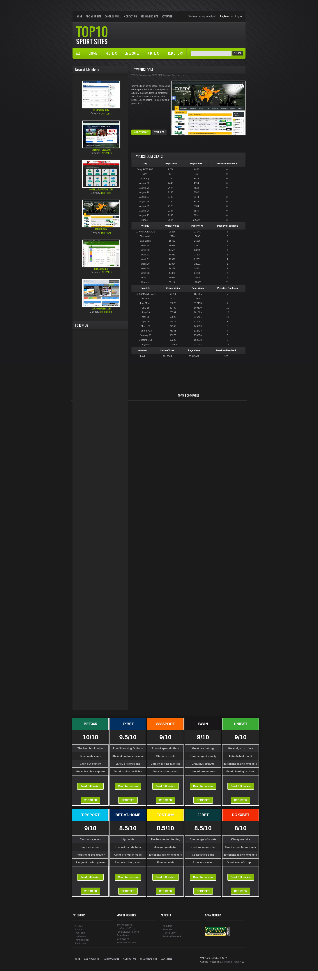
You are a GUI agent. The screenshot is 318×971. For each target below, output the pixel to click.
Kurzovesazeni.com (126, 942)
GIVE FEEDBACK (141, 132)
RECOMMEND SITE (149, 16)
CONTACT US (130, 16)
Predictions (80, 943)
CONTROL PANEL (113, 16)
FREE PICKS (111, 53)
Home (92, 35)
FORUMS (92, 53)
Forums (78, 929)
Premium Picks (82, 940)
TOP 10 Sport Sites (140, 75)
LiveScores (80, 936)
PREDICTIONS (175, 53)
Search (237, 53)
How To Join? (169, 933)
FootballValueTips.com (128, 932)
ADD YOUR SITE (93, 16)
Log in (238, 16)
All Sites (79, 926)
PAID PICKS (153, 53)
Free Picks (80, 933)
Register (224, 16)
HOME (79, 16)
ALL (78, 53)
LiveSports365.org (126, 928)
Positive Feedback (172, 936)
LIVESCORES (132, 53)
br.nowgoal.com (124, 925)
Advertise (167, 16)
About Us (167, 926)
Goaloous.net (123, 939)
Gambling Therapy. (231, 962)
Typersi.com (123, 935)
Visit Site (159, 132)
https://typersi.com (175, 75)
